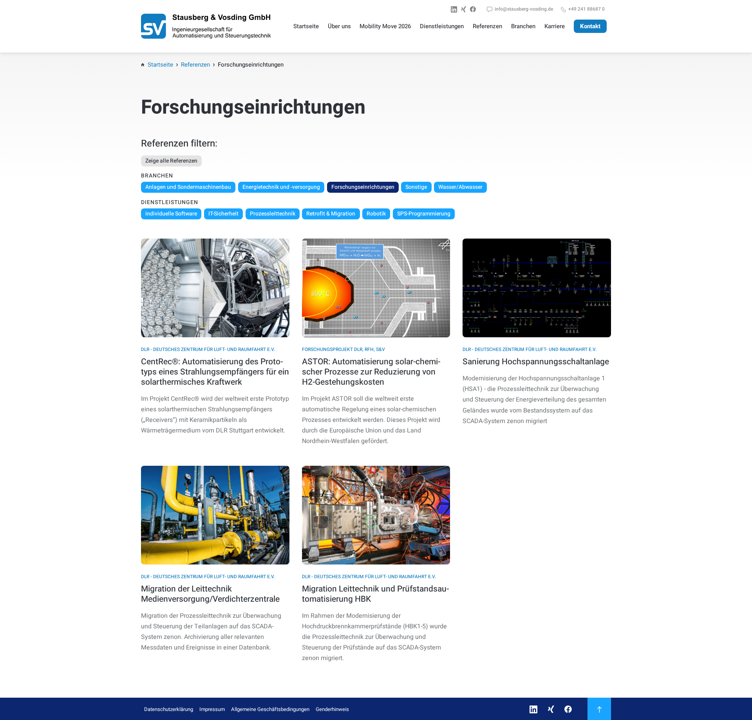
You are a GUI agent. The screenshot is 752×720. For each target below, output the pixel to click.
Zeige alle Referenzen (171, 161)
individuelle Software (171, 214)
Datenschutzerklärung (168, 709)
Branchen (523, 26)
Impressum (212, 709)
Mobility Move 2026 (385, 26)
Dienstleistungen (442, 26)
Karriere (554, 26)
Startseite (306, 26)
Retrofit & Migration (330, 214)
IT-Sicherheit (223, 214)
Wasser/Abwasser (460, 187)
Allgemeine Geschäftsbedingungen (270, 709)
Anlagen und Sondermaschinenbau (188, 187)
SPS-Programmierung (423, 214)
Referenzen (487, 26)
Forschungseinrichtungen (362, 187)
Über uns (339, 26)
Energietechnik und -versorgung (281, 187)
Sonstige (416, 187)
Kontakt (590, 26)
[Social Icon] (455, 9)
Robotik (376, 214)
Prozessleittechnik (272, 214)
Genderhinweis (332, 709)
